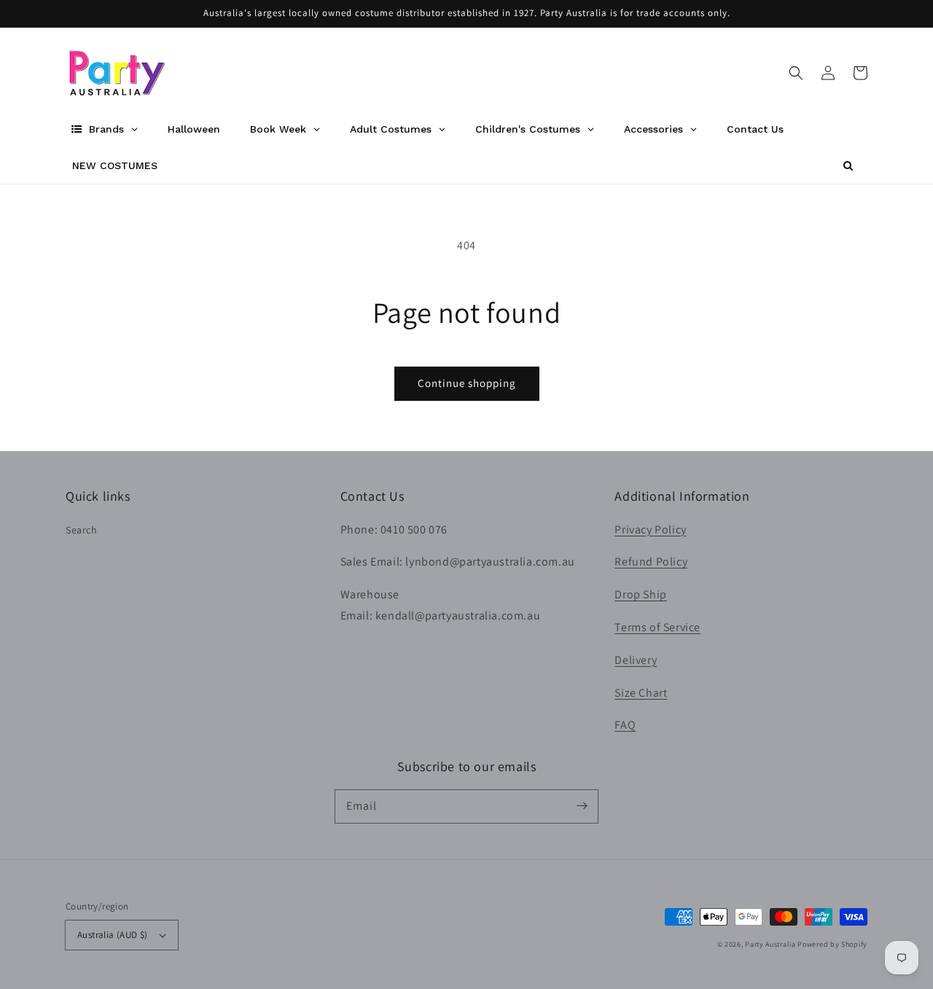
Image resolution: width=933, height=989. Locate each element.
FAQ (625, 724)
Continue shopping (467, 383)
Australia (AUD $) (112, 935)
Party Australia (770, 944)
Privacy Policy (650, 529)
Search (82, 529)
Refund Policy (650, 561)
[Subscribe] (582, 806)
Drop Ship (640, 594)
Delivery (635, 660)
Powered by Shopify (832, 944)
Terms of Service (657, 627)
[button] (796, 73)
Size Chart (640, 692)
